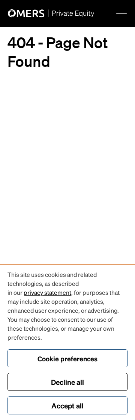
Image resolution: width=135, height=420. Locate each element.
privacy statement (47, 292)
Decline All (67, 381)
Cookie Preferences (68, 358)
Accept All (67, 405)
